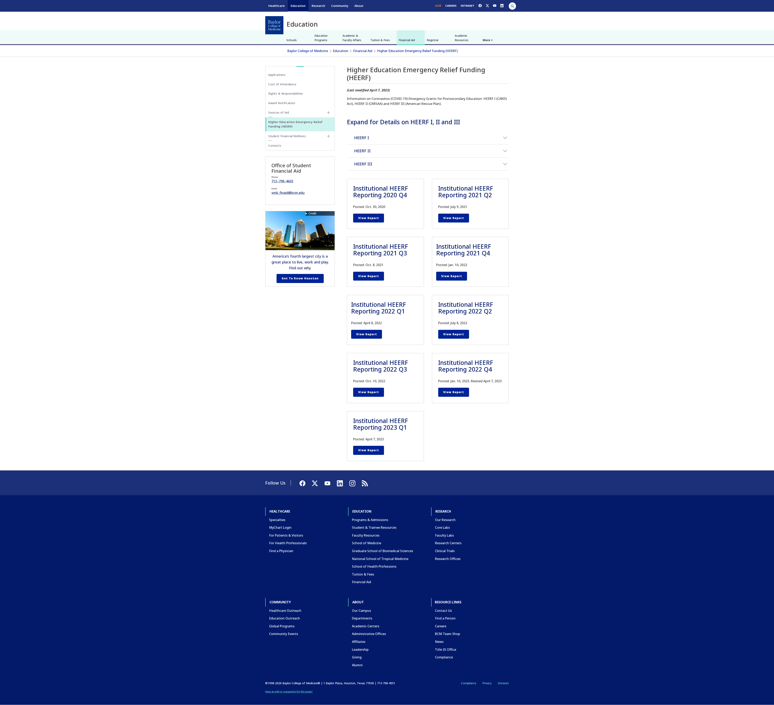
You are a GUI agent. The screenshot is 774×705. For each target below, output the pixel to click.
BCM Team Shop (447, 634)
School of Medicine (366, 543)
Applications (276, 75)
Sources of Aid (278, 112)
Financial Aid (407, 40)
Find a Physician (281, 551)
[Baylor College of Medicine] (274, 25)
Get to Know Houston (300, 278)
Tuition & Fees (380, 40)
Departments (362, 618)
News (439, 641)
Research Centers (448, 543)
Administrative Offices (369, 634)
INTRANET (467, 5)
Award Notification (281, 103)
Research (318, 6)
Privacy (487, 683)
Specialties (277, 520)
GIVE (438, 5)
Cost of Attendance (282, 84)
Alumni (357, 665)
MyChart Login (280, 527)
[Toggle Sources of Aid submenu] (328, 112)
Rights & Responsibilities (285, 93)
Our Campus (361, 610)
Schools (291, 40)
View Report (368, 218)
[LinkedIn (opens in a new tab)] (502, 5)
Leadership (360, 649)
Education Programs (321, 38)
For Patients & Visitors (286, 535)
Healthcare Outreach (285, 610)
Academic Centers (365, 626)
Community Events (283, 634)
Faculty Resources (366, 535)
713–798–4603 (282, 181)
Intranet (503, 683)
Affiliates (358, 641)
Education (298, 6)
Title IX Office (445, 649)
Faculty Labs (444, 535)
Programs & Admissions (370, 520)
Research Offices (448, 559)
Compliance (444, 657)
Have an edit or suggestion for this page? (289, 691)
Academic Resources (461, 38)
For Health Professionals (288, 543)
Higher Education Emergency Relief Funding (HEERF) (417, 51)
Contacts (274, 145)
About (358, 6)
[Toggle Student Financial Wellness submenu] (328, 136)
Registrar (433, 40)
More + (488, 40)
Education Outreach (284, 618)
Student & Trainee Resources (374, 527)
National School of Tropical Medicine (380, 559)
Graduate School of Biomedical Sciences (382, 551)
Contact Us (443, 610)
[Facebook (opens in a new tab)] (480, 5)
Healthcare (276, 6)
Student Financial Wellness (287, 136)
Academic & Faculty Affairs (351, 38)
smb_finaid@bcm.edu (288, 192)
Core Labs (442, 527)
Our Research (445, 520)
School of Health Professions (374, 566)
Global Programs (281, 626)
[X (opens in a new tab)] (487, 5)
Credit (312, 213)
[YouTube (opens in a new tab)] (494, 5)
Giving (357, 657)
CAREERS (451, 5)
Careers (440, 626)
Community (339, 6)
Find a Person (445, 618)
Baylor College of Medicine (307, 51)
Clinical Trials (445, 551)
